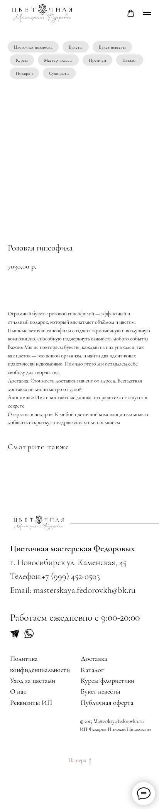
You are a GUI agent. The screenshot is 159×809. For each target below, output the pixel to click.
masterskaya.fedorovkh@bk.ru (84, 590)
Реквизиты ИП (31, 702)
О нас (18, 691)
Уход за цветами (32, 680)
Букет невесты (112, 47)
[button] (130, 13)
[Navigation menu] (147, 13)
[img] (39, 523)
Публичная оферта (107, 702)
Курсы (22, 60)
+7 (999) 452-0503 (71, 576)
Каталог (129, 60)
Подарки (24, 73)
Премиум (97, 60)
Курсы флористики (107, 680)
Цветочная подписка (33, 47)
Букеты (76, 47)
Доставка (94, 658)
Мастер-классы (58, 60)
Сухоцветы (59, 73)
